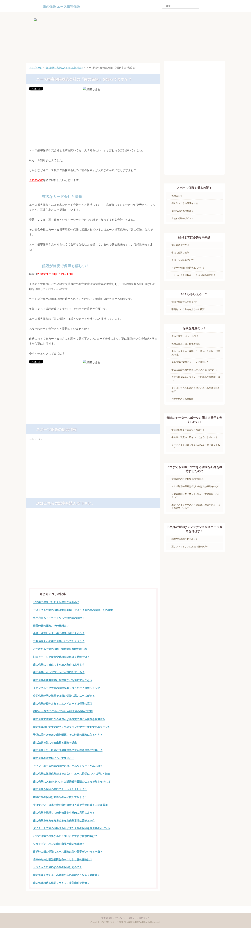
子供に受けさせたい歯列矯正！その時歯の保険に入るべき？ (68, 734)
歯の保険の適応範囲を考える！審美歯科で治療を (61, 882)
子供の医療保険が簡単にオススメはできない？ (194, 369)
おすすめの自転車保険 (182, 399)
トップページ (35, 67)
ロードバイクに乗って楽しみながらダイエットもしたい (195, 446)
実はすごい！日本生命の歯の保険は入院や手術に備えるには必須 (70, 804)
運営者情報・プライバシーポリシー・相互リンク (125, 918)
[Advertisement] (93, 120)
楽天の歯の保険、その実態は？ (51, 625)
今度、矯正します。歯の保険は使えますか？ (59, 633)
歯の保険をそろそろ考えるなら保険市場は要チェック (64, 820)
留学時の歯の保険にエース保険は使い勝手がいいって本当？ (68, 851)
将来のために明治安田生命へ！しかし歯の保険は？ (62, 859)
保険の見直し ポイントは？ (184, 336)
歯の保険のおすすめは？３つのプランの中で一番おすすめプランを (71, 726)
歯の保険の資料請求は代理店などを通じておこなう (62, 680)
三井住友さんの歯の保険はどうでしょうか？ (59, 641)
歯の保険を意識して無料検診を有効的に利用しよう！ (64, 812)
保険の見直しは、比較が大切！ (186, 343)
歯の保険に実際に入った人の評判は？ (64, 67)
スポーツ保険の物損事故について (188, 267)
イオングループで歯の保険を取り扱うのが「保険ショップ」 (68, 687)
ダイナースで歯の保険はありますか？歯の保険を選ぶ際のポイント (71, 828)
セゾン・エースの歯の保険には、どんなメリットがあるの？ (68, 765)
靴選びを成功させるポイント (185, 539)
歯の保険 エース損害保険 (61, 6)
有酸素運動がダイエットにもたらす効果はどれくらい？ (195, 496)
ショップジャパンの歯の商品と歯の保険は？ (59, 843)
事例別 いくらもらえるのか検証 (188, 309)
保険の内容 (176, 195)
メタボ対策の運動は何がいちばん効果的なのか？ (195, 486)
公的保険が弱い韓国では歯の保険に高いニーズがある (64, 695)
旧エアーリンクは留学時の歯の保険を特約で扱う (61, 656)
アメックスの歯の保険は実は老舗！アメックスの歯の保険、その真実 (73, 609)
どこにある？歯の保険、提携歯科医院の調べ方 (60, 648)
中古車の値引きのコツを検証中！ (188, 430)
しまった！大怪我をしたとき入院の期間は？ (193, 275)
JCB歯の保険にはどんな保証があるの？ (56, 602)
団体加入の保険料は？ (182, 211)
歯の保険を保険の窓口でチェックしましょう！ (60, 789)
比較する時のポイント (182, 218)
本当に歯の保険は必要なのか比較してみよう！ (60, 797)
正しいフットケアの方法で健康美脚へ (190, 546)
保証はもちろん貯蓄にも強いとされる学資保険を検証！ (195, 390)
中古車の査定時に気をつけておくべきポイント (194, 437)
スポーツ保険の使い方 (182, 260)
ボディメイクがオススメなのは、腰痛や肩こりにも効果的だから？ (195, 506)
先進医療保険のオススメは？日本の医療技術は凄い (195, 379)
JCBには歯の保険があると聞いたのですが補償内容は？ (65, 836)
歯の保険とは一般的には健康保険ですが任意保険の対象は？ (68, 750)
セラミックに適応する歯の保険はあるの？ (57, 867)
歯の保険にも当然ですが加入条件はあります (59, 664)
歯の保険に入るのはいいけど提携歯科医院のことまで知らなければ (71, 781)
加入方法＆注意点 (180, 245)
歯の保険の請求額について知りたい (53, 758)
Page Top (147, 897)
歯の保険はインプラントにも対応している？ (59, 672)
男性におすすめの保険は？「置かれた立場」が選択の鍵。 (195, 353)
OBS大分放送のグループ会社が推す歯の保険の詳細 (63, 711)
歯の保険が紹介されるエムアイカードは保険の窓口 (62, 703)
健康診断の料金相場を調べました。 (189, 479)
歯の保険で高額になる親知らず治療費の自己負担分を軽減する (69, 719)
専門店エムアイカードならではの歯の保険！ (59, 617)
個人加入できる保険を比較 (184, 203)
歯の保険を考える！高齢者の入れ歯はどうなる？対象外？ (66, 874)
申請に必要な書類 (180, 252)
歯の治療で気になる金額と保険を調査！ (56, 742)
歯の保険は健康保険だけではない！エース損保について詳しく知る (71, 773)
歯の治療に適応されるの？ (184, 302)
